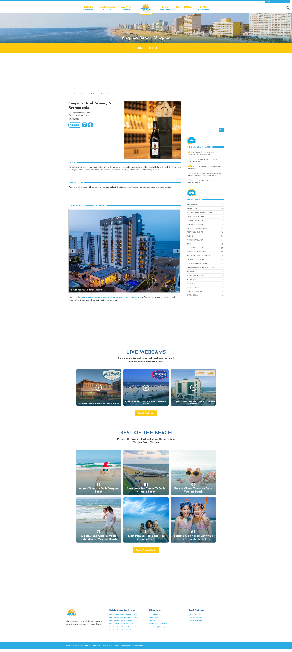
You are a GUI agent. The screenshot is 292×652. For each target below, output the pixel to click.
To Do (183, 8)
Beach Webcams (196, 610)
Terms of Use (138, 646)
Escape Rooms (193, 287)
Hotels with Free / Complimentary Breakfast (204, 167)
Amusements (192, 204)
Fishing (190, 236)
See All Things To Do (146, 550)
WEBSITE (74, 125)
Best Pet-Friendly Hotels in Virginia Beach (201, 181)
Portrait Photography (197, 263)
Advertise (115, 646)
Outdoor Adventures (196, 260)
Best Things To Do (156, 614)
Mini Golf (191, 283)
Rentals (127, 8)
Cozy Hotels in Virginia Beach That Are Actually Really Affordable (204, 174)
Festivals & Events (195, 232)
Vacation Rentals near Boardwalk (123, 627)
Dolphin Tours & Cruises (197, 228)
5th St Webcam (195, 614)
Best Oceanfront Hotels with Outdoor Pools (202, 160)
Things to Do (155, 610)
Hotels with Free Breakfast (120, 621)
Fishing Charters (194, 291)
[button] (72, 251)
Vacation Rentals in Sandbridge (122, 630)
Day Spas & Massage (195, 224)
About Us (96, 646)
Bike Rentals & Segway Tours (199, 212)
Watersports (192, 279)
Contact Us (106, 646)
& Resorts (88, 8)
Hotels (107, 8)
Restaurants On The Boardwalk (200, 267)
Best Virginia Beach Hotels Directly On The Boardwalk (201, 153)
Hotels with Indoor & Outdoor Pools (124, 618)
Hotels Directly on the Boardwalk (123, 614)
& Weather (203, 8)
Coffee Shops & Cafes (196, 220)
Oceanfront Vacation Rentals (121, 624)
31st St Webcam (195, 621)
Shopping (191, 271)
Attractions (192, 208)
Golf (189, 244)
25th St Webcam (195, 618)
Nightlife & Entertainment (199, 256)
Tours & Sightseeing (195, 275)
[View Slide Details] (124, 251)
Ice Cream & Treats (195, 248)
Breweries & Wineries (196, 216)
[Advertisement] (146, 73)
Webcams (165, 8)
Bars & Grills (192, 295)
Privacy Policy (126, 646)
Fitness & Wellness (195, 240)
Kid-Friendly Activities (196, 252)
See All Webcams (146, 413)
